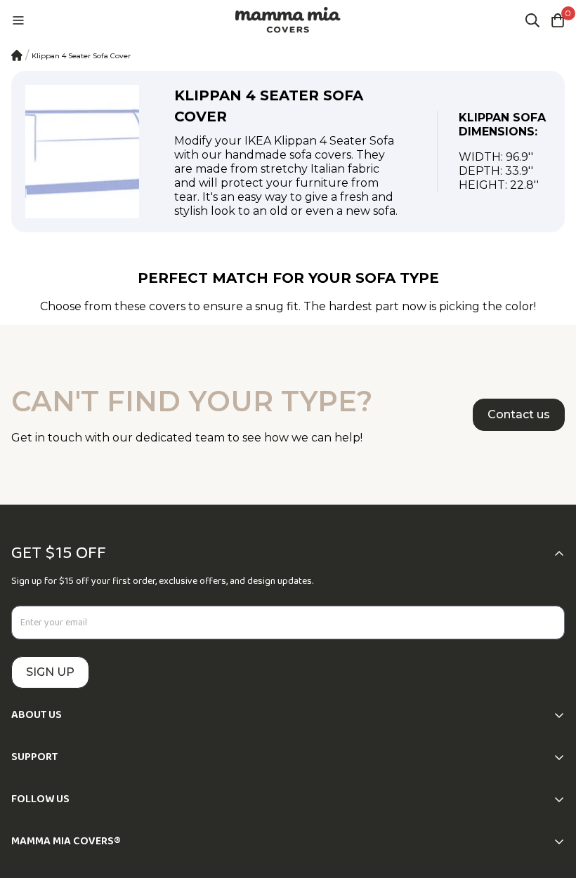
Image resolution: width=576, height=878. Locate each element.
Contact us (518, 414)
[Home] (16, 55)
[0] (558, 20)
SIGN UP (50, 672)
